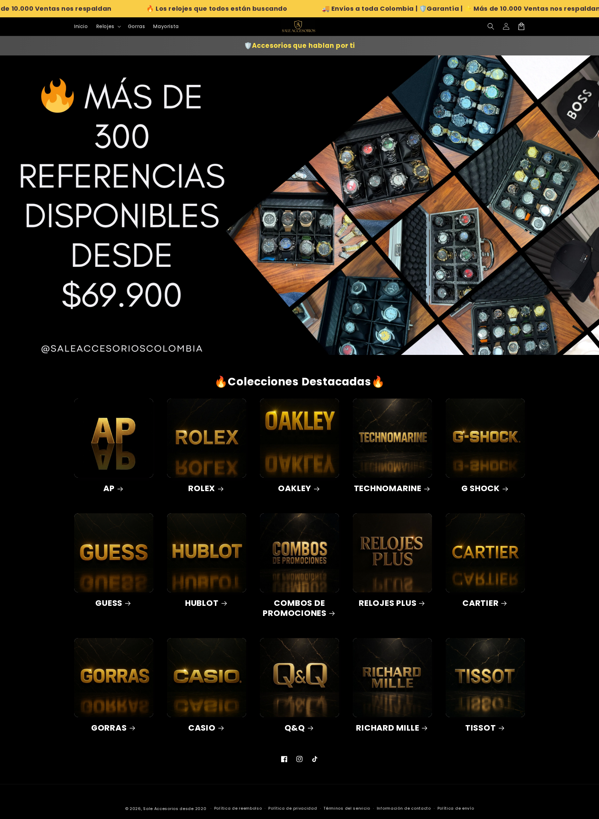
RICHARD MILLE (387, 728)
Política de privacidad (292, 808)
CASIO (202, 728)
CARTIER (480, 603)
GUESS (108, 603)
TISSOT (480, 728)
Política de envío (455, 808)
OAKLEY (294, 488)
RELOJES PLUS (387, 603)
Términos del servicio (346, 808)
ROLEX (201, 488)
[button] (490, 26)
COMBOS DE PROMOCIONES (295, 608)
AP (109, 488)
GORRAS (109, 728)
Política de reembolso (238, 808)
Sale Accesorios (161, 808)
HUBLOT (202, 603)
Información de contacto (404, 808)
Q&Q (295, 728)
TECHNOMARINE (388, 488)
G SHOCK (480, 488)
